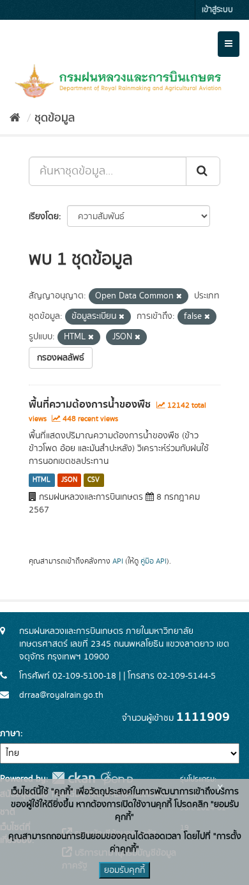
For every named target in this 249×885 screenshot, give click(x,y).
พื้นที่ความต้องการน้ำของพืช (90, 404)
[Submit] (203, 171)
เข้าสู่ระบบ (217, 10)
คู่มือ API (153, 561)
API (117, 561)
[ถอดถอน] (179, 296)
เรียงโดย (44, 216)
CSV (93, 480)
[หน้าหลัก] (15, 118)
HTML (41, 480)
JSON (69, 480)
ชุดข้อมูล (54, 118)
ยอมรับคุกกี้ (124, 870)
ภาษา (10, 733)
